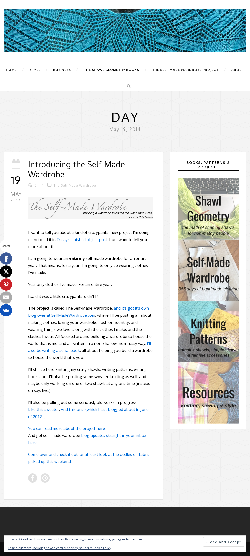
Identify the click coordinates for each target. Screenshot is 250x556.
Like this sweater (43, 409)
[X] (6, 271)
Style (35, 70)
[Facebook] (6, 258)
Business (62, 70)
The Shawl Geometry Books (111, 70)
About (237, 70)
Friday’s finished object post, (82, 239)
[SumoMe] (6, 310)
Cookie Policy (102, 548)
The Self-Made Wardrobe (75, 185)
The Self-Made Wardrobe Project (185, 70)
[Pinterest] (6, 284)
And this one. (72, 409)
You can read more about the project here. (67, 428)
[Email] (6, 297)
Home (11, 70)
